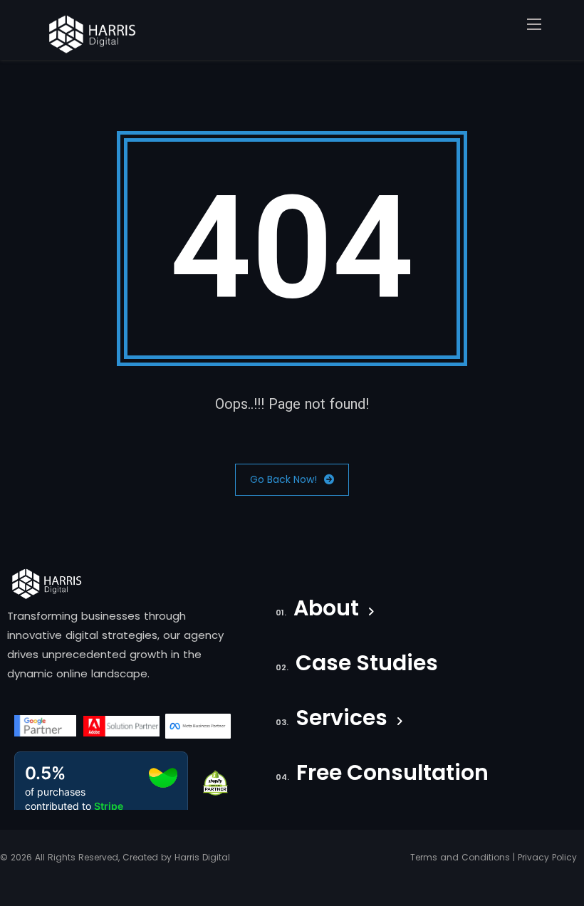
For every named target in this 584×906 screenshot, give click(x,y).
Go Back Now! (283, 479)
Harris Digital (202, 857)
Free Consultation (392, 775)
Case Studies (367, 665)
